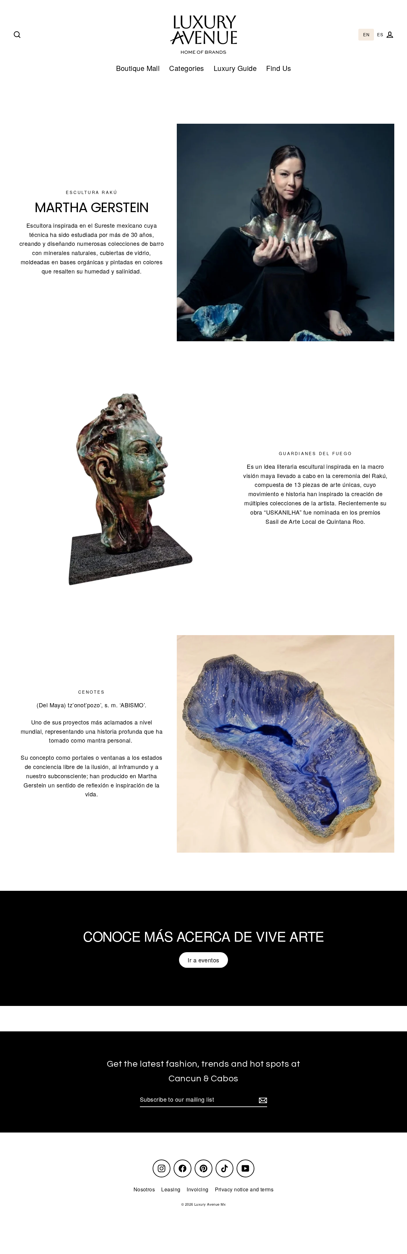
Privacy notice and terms (244, 1189)
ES (380, 35)
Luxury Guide (235, 68)
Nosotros (144, 1189)
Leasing (170, 1189)
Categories (186, 68)
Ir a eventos (203, 960)
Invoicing (197, 1189)
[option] (380, 34)
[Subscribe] (262, 1099)
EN (366, 35)
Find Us (278, 68)
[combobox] (366, 35)
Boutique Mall (138, 68)
